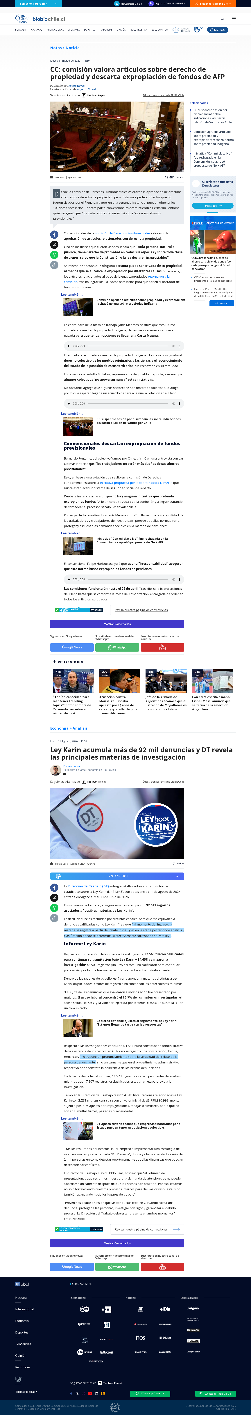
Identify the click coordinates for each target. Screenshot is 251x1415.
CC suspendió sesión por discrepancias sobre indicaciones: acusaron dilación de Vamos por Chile (138, 421)
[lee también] (79, 1028)
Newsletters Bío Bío (132, 3)
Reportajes (22, 1367)
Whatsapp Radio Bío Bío (218, 1393)
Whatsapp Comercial (152, 1393)
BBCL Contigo (160, 29)
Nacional (36, 29)
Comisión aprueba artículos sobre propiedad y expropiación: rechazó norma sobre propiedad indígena (140, 302)
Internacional (55, 29)
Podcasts (20, 29)
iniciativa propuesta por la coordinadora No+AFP (136, 482)
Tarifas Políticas (25, 1391)
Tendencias (105, 29)
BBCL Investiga (138, 29)
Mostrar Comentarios (117, 623)
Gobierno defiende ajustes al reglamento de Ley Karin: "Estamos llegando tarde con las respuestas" (136, 1022)
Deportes (89, 29)
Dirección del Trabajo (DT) (88, 886)
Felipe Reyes (76, 86)
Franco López (71, 766)
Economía (74, 29)
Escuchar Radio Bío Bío (214, 3)
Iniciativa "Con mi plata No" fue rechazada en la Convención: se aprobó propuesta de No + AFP (132, 540)
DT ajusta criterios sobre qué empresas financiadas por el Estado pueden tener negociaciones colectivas (138, 1125)
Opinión (121, 29)
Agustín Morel (86, 89)
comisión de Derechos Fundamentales (122, 233)
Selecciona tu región (33, 3)
